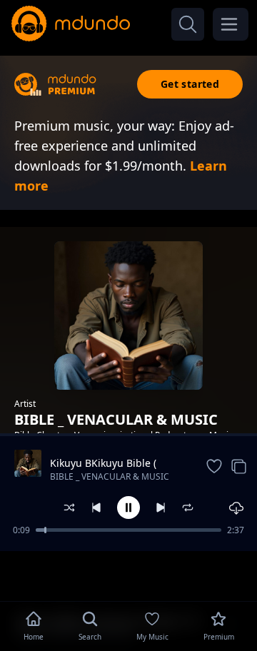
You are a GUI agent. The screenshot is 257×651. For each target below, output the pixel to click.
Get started (190, 84)
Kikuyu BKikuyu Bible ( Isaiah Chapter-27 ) (103, 463)
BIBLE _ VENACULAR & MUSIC (109, 476)
